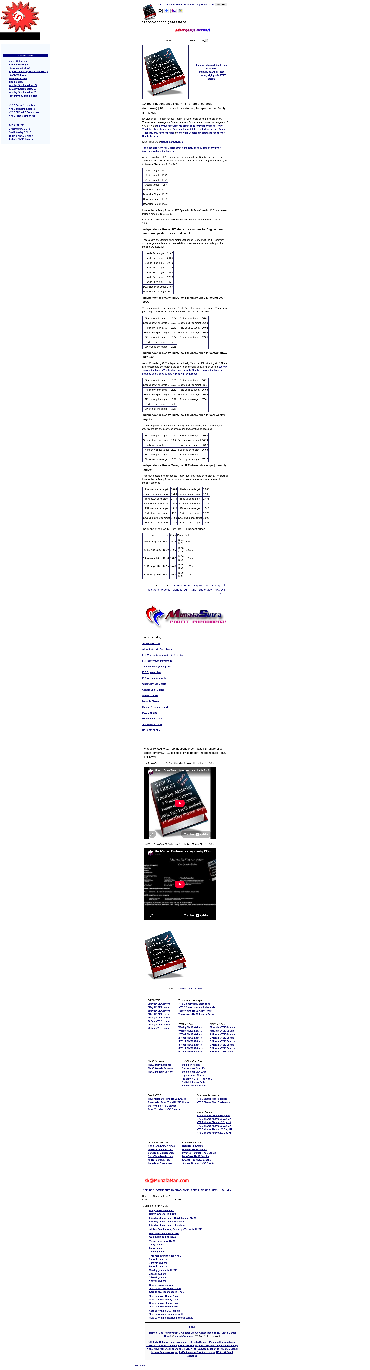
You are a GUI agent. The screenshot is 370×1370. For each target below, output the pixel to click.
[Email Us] (173, 11)
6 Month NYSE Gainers (222, 1048)
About (194, 1333)
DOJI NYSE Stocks (192, 1146)
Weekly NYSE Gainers (190, 1027)
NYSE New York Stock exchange (165, 1349)
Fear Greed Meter (18, 75)
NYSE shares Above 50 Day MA (214, 1126)
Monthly (177, 589)
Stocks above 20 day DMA (163, 1299)
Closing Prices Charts (154, 684)
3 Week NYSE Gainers (190, 1041)
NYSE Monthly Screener (161, 1072)
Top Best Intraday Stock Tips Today (28, 71)
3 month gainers (158, 1263)
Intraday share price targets (157, 373)
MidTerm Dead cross (159, 1160)
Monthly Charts (150, 701)
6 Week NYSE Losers (190, 1051)
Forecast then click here (186, 129)
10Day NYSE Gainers (159, 1017)
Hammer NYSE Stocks (194, 1149)
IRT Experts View (151, 672)
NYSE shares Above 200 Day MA (214, 1133)
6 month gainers (158, 1266)
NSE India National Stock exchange (167, 1342)
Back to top (140, 1365)
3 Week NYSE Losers (190, 1045)
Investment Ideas (18, 78)
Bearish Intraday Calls (194, 1085)
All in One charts (151, 643)
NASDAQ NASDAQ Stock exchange (218, 1345)
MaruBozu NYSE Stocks (195, 1156)
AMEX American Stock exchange (197, 1352)
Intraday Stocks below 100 (23, 85)
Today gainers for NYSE (162, 1241)
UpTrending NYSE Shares (162, 1106)
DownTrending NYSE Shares (164, 1109)
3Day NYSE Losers (158, 1007)
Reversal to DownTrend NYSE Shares (168, 1102)
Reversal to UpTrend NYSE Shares (167, 1099)
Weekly (166, 589)
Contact (185, 1333)
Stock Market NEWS (20, 68)
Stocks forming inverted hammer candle (171, 1317)
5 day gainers (156, 1248)
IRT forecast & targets (154, 678)
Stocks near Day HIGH (194, 1068)
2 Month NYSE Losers (222, 1038)
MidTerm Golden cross (160, 1149)
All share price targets (185, 373)
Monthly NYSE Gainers (222, 1027)
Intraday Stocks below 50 (22, 89)
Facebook (192, 988)
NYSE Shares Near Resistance (213, 1102)
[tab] (160, 11)
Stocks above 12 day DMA (163, 1296)
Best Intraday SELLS (20, 132)
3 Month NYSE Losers (222, 1045)
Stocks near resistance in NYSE (166, 1292)
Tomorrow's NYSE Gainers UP (195, 1011)
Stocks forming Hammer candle (166, 1314)
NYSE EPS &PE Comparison (24, 112)
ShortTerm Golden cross (161, 1146)
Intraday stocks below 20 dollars (167, 1225)
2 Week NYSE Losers (190, 1038)
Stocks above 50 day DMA (163, 1303)
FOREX (195, 1190)
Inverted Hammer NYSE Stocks (199, 1153)
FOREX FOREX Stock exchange (202, 1349)
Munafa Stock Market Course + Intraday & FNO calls (186, 4)
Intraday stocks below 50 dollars (167, 1221)
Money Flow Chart (152, 718)
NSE (145, 1190)
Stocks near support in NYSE (165, 1288)
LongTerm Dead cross (160, 1163)
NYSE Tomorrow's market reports (196, 1007)
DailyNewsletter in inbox (162, 1214)
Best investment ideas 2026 (164, 1233)
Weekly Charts (150, 695)
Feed (192, 1327)
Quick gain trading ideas (162, 1237)
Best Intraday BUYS (19, 129)
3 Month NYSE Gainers (222, 1041)
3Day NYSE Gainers (159, 1004)
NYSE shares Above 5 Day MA (213, 1115)
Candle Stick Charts (153, 690)
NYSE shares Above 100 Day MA (214, 1129)
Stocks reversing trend (161, 1285)
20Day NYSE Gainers (159, 1024)
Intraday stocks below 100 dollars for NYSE (173, 1218)
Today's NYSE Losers (21, 139)
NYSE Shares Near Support (212, 1099)
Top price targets (151, 148)
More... (230, 1190)
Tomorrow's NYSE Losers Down (196, 1014)
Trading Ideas (16, 82)
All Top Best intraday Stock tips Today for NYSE (175, 1229)
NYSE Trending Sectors (22, 109)
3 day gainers (156, 1244)
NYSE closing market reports (194, 1004)
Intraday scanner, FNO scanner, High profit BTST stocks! (211, 75)
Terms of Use (156, 1333)
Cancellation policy (209, 1333)
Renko (178, 585)
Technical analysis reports (156, 666)
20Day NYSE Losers (159, 1028)
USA (222, 1190)
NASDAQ (176, 1190)
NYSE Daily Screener (159, 1065)
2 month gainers (158, 1259)
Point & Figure (193, 585)
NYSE (186, 1190)
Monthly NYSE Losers (222, 1031)
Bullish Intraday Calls (193, 1082)
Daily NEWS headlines (161, 1210)
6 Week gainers (157, 1281)
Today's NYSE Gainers (21, 136)
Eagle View (205, 589)
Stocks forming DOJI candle (164, 1311)
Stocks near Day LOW (194, 1072)
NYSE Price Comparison (22, 116)
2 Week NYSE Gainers (190, 1034)
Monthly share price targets (207, 370)
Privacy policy (172, 1333)
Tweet (199, 988)
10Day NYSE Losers (159, 1021)
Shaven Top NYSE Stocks (196, 1160)
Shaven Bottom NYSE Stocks (198, 1163)
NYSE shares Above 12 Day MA (214, 1119)
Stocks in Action (191, 1065)
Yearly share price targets (177, 370)
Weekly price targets (172, 148)
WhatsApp (182, 988)
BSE (151, 1190)
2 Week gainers (157, 1274)
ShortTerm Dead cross (160, 1156)
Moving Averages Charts (155, 707)
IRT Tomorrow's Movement (157, 661)
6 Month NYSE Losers (222, 1051)
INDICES (205, 1190)
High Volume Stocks (193, 1075)
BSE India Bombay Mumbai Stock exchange (212, 1342)
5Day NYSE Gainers (159, 1011)
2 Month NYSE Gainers (222, 1034)
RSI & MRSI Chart (151, 730)
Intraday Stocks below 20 (22, 92)
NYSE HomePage (18, 64)
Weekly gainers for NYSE (163, 1270)
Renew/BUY (221, 5)
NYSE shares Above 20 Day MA (214, 1122)
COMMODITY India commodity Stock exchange (172, 1345)
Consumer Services (172, 142)
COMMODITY (163, 1190)
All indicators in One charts (157, 649)
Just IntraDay (212, 585)
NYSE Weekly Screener (161, 1068)
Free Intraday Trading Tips (23, 96)
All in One (190, 589)
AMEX (214, 1190)
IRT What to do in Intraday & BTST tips (163, 655)
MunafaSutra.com (184, 1336)
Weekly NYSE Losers (190, 1031)
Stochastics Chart (152, 724)
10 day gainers (157, 1251)
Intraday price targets (162, 151)
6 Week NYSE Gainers (190, 1048)
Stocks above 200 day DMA (164, 1306)
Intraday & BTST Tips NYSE (197, 1079)
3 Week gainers (157, 1277)
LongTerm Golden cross (161, 1153)
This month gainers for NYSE (165, 1256)
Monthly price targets (196, 148)
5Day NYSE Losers (158, 1014)
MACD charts (149, 713)
